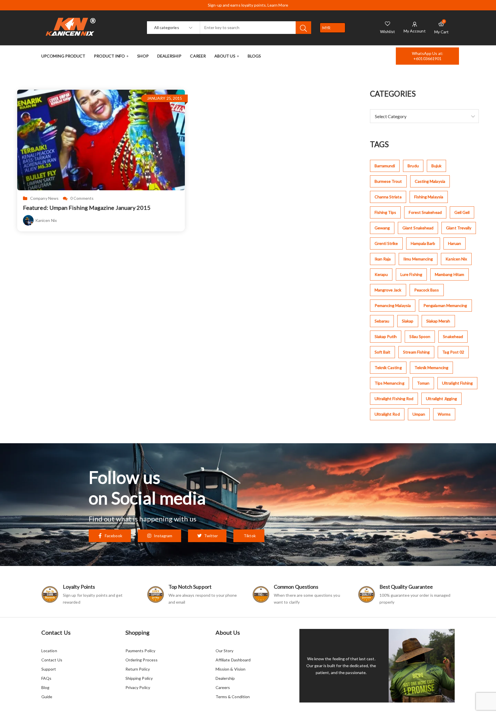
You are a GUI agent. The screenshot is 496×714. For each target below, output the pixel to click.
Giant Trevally (458, 227)
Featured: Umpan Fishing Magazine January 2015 (87, 207)
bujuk (436, 165)
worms (444, 414)
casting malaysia (430, 181)
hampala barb (423, 243)
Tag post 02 (453, 352)
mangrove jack (388, 289)
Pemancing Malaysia (393, 305)
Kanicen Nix (46, 220)
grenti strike (386, 243)
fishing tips (385, 212)
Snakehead (453, 336)
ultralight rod (387, 414)
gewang (382, 227)
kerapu (381, 274)
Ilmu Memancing (418, 258)
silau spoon (419, 336)
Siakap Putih (386, 336)
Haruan (454, 243)
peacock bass (426, 289)
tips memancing (389, 383)
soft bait (383, 352)
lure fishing (411, 274)
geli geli (462, 212)
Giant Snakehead (417, 227)
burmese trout (388, 181)
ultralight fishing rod (394, 398)
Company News (44, 198)
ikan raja (383, 258)
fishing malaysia (428, 196)
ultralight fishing (457, 383)
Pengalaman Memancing (445, 305)
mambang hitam (449, 274)
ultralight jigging (441, 398)
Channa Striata (388, 196)
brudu (413, 165)
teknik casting (388, 367)
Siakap (407, 320)
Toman (423, 383)
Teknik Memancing (431, 367)
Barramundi (385, 165)
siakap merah (438, 320)
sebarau (382, 320)
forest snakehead (425, 212)
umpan (418, 414)
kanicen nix (456, 258)
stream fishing (416, 352)
